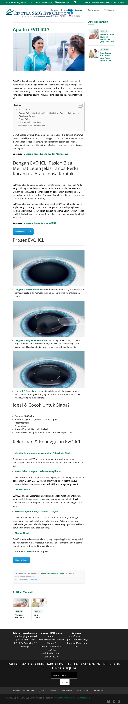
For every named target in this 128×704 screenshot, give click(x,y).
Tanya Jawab (93, 10)
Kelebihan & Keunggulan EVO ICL (33, 125)
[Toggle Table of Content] (79, 105)
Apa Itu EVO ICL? (24, 109)
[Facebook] (108, 701)
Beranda (54, 10)
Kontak (63, 16)
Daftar (65, 682)
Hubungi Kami (21, 560)
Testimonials (109, 10)
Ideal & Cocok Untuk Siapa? (30, 122)
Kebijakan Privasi (62, 697)
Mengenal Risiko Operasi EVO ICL (40, 223)
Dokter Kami (66, 10)
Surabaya (77, 633)
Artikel (53, 16)
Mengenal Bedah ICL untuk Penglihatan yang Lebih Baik (20, 616)
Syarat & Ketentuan (80, 697)
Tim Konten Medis (31, 579)
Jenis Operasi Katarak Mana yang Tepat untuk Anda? (39, 616)
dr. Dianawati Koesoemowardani (51, 573)
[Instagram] (113, 701)
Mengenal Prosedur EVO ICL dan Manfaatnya (46, 154)
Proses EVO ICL (25, 119)
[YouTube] (119, 701)
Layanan (78, 10)
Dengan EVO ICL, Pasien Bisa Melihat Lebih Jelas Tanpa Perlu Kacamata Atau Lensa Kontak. (49, 114)
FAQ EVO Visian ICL (23, 231)
